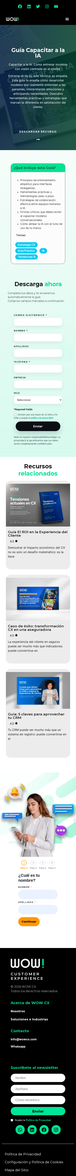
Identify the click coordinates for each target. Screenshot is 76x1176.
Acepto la (33, 1120)
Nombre (25, 887)
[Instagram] (47, 6)
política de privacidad (42, 418)
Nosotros (18, 1011)
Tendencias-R (26, 256)
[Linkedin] (29, 6)
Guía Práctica (26, 250)
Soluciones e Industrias (29, 1019)
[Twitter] (38, 6)
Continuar (29, 921)
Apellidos (27, 902)
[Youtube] (56, 6)
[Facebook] (20, 6)
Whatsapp (18, 1046)
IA (43, 250)
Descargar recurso (38, 131)
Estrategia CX (26, 244)
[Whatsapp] (20, 1129)
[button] (67, 19)
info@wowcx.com (24, 1039)
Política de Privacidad (38, 1120)
